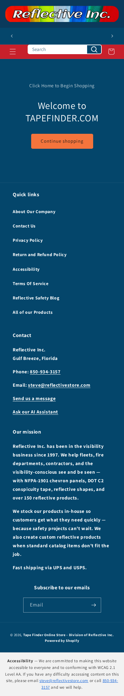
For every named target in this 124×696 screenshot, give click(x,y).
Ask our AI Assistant (35, 412)
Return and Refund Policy (39, 254)
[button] (13, 52)
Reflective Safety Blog (36, 298)
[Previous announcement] (12, 36)
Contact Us (24, 226)
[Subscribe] (94, 605)
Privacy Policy (28, 240)
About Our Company (34, 211)
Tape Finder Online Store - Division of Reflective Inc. (68, 635)
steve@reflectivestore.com (59, 385)
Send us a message (34, 398)
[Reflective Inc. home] (62, 14)
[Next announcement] (112, 36)
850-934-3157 (45, 372)
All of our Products (32, 312)
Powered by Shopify (62, 640)
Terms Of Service (31, 283)
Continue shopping (62, 141)
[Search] (94, 49)
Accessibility (26, 269)
